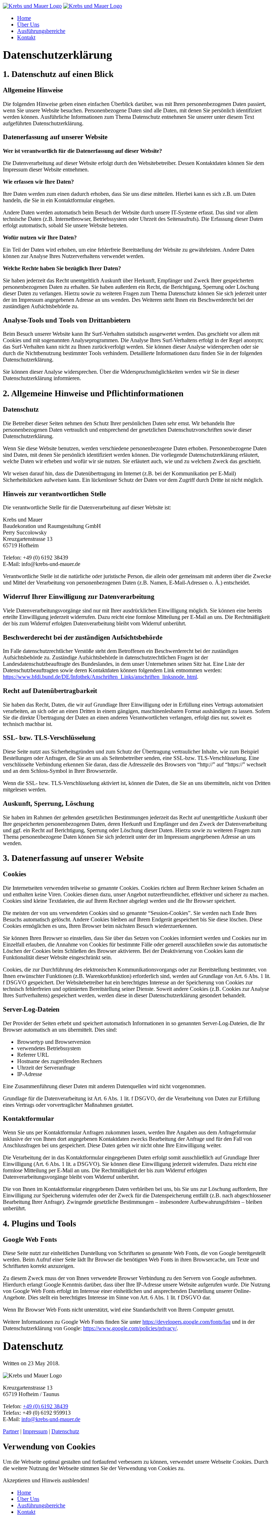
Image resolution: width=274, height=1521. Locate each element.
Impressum (35, 1431)
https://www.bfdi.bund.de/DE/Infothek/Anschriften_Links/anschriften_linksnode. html (100, 677)
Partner (11, 1431)
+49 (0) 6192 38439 (45, 1406)
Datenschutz (65, 1431)
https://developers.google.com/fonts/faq (186, 1322)
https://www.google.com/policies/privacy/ (130, 1328)
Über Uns (28, 24)
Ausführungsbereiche (41, 31)
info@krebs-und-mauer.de (50, 1419)
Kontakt (26, 37)
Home (24, 18)
